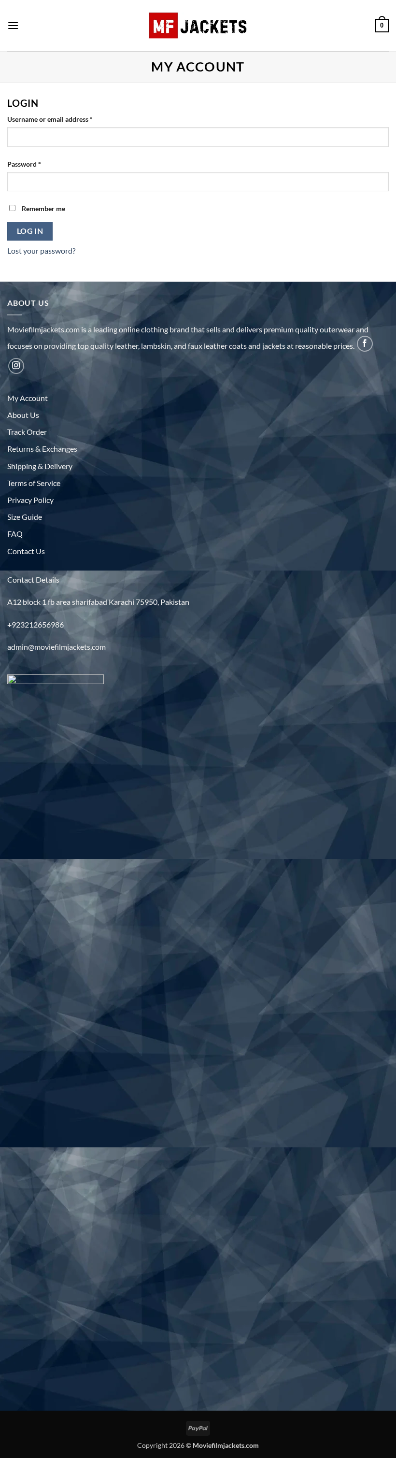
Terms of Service (33, 482)
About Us (23, 414)
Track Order (27, 431)
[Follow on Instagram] (16, 366)
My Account (27, 397)
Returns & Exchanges (42, 448)
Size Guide (24, 516)
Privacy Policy (30, 499)
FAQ (15, 533)
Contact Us (26, 551)
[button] (13, 25)
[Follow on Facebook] (365, 344)
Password (37, 163)
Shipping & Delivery (39, 466)
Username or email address (63, 118)
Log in (30, 231)
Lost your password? (41, 250)
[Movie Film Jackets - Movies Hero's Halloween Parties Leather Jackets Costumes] (198, 25)
